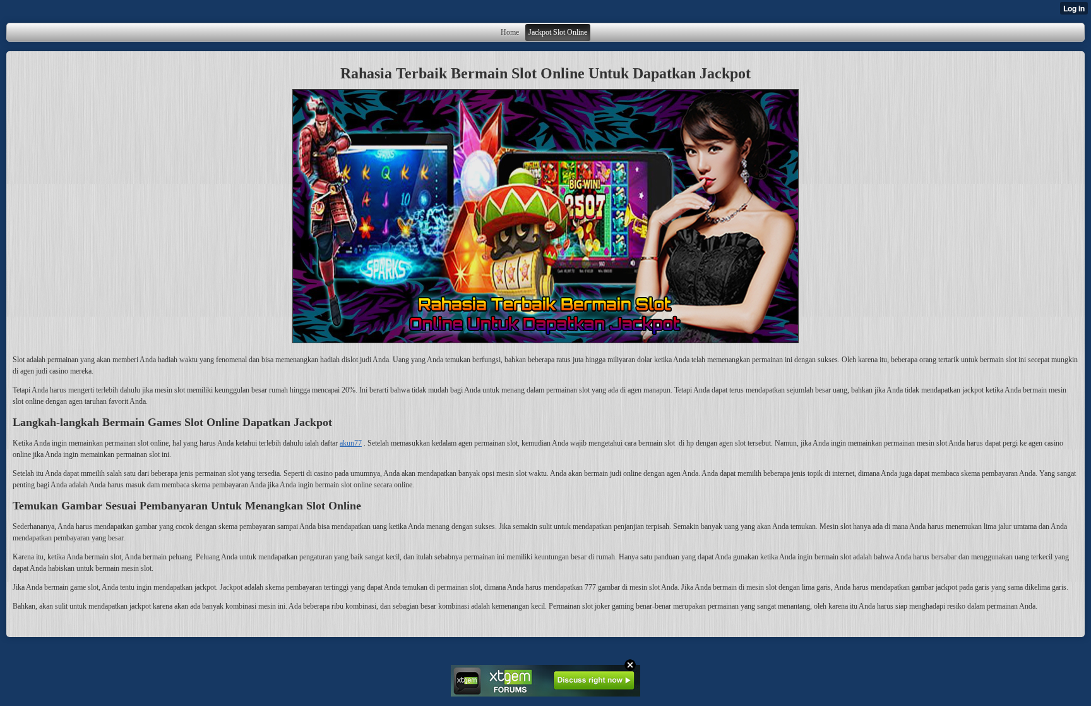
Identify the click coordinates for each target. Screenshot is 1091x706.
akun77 (351, 443)
